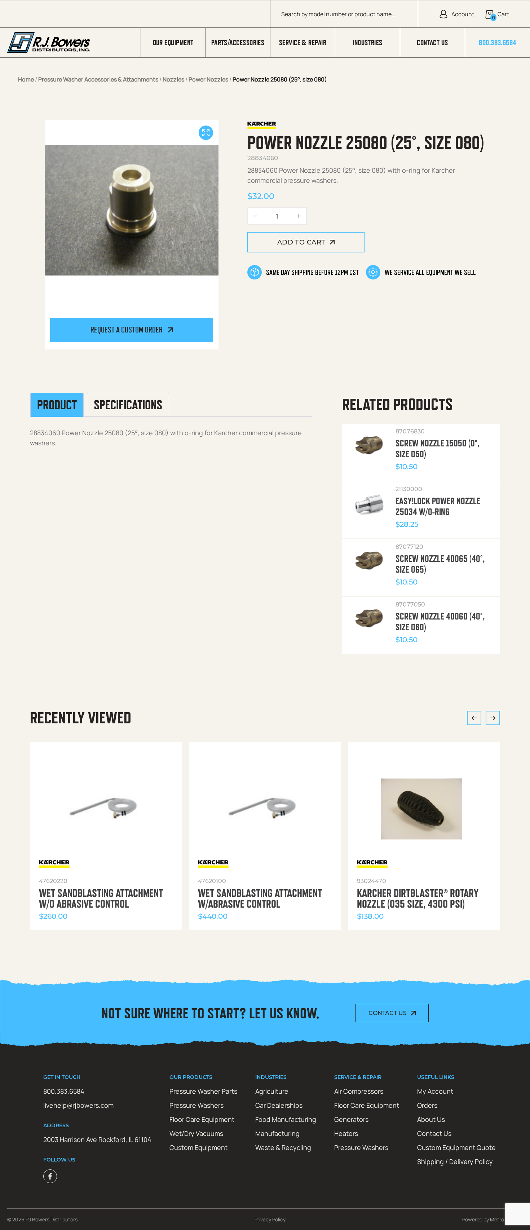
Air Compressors (358, 1091)
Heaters (346, 1133)
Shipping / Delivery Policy (455, 1161)
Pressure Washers (196, 1105)
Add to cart (301, 242)
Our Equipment (173, 43)
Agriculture (271, 1091)
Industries (368, 43)
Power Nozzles (208, 79)
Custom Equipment (198, 1147)
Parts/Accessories (238, 43)
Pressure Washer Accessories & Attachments (98, 79)
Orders (427, 1105)
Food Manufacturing (285, 1119)
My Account (435, 1091)
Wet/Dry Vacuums (196, 1133)
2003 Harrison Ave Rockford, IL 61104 (97, 1139)
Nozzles (173, 79)
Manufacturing (277, 1133)
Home (26, 79)
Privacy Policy (270, 1219)
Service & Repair (302, 43)
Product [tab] (57, 405)
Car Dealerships (278, 1105)
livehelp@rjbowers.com (78, 1105)
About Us (431, 1119)
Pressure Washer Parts (203, 1091)
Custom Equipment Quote (456, 1147)
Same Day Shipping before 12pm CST (312, 272)
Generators (351, 1119)
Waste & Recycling (283, 1147)
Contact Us (432, 43)
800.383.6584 (497, 43)
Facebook (50, 1176)
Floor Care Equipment (201, 1119)
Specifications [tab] (128, 405)
